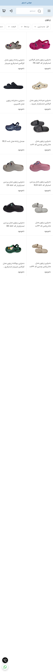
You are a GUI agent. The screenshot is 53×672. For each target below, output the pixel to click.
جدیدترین (41, 26)
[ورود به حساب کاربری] (11, 11)
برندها (26, 26)
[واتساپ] (5, 667)
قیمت (13, 26)
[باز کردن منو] (48, 11)
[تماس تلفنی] (5, 660)
